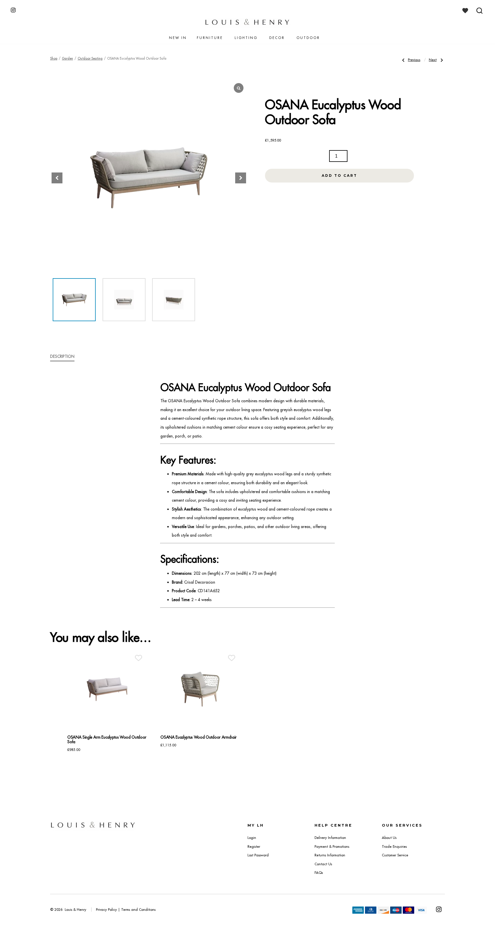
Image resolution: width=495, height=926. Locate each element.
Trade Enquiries (394, 846)
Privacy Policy (106, 909)
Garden (67, 58)
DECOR (277, 38)
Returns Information (330, 855)
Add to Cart (339, 175)
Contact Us (323, 864)
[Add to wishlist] (138, 658)
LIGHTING (246, 38)
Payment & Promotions (332, 846)
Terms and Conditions (138, 909)
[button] (240, 177)
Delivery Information (330, 837)
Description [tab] (62, 356)
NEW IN (178, 38)
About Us (389, 837)
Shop (53, 58)
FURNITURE (210, 38)
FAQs (319, 872)
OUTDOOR (308, 38)
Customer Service (395, 855)
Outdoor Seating (90, 58)
